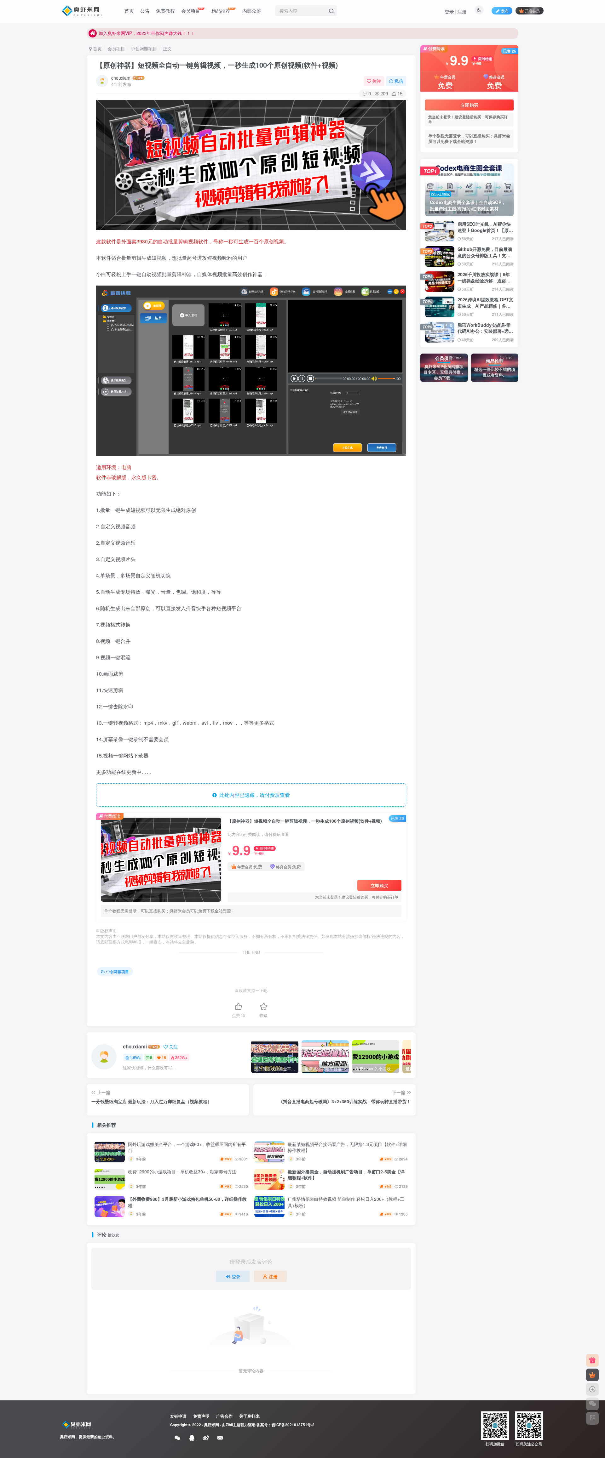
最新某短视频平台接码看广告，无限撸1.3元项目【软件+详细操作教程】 (347, 1147)
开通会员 (532, 10)
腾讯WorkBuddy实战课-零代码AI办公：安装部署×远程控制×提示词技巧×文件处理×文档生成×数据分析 (486, 334)
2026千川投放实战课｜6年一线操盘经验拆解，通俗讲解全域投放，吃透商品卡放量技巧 (484, 283)
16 (164, 1057)
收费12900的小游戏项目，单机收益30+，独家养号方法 (182, 1171)
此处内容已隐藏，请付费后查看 (253, 794)
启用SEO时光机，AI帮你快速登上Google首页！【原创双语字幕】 (485, 230)
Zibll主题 (233, 1424)
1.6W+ (135, 1057)
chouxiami (121, 78)
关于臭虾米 (249, 1416)
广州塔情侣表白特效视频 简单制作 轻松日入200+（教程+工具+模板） (346, 1202)
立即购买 (379, 885)
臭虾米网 (211, 1424)
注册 (462, 11)
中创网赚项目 (144, 48)
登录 (449, 11)
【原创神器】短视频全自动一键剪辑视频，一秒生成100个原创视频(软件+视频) (218, 65)
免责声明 (201, 1416)
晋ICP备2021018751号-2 (293, 1424)
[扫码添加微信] (592, 1404)
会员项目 (116, 48)
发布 (505, 10)
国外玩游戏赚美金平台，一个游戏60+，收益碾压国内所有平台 (187, 1147)
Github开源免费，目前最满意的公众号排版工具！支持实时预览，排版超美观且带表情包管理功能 (485, 258)
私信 (399, 81)
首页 (97, 48)
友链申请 (178, 1416)
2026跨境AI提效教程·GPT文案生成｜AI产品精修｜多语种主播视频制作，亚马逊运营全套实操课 (485, 308)
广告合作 (224, 1416)
